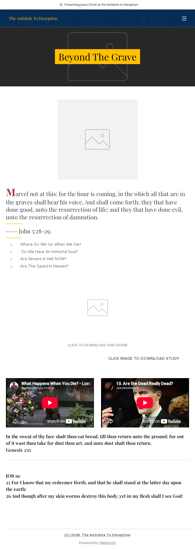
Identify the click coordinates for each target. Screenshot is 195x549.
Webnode (108, 543)
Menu (184, 18)
